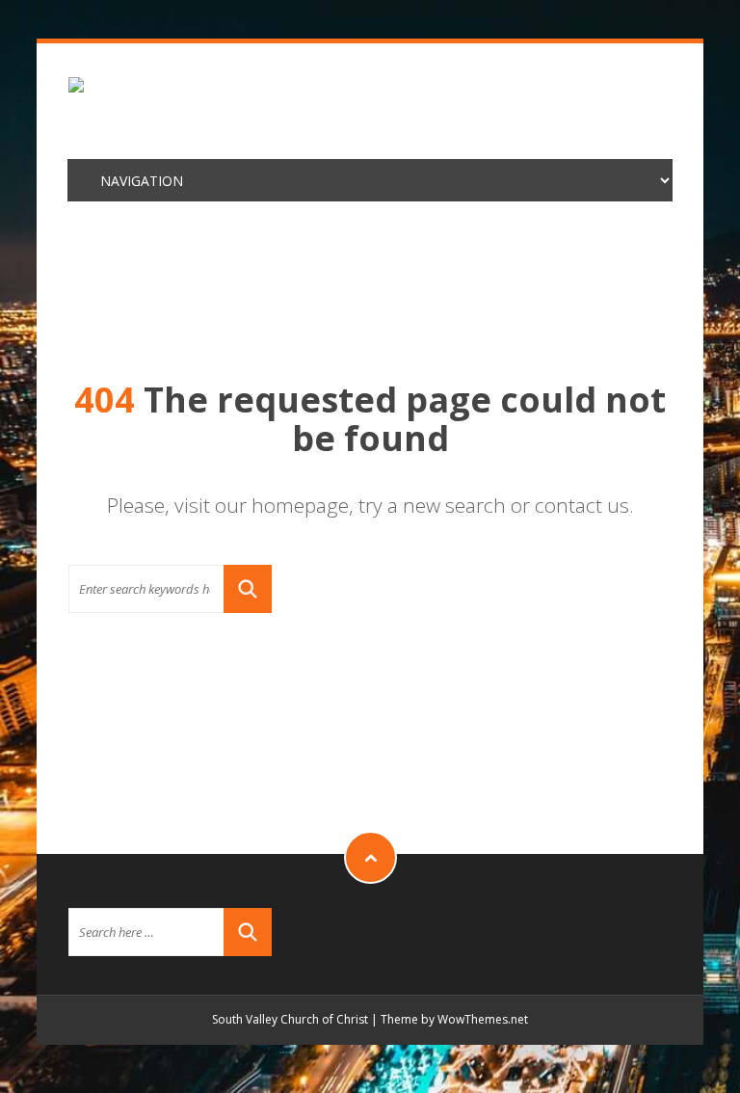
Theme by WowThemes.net (454, 1019)
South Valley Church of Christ (290, 1019)
